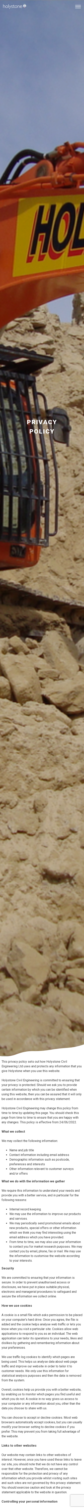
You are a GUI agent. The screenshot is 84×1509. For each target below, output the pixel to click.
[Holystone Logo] (14, 15)
